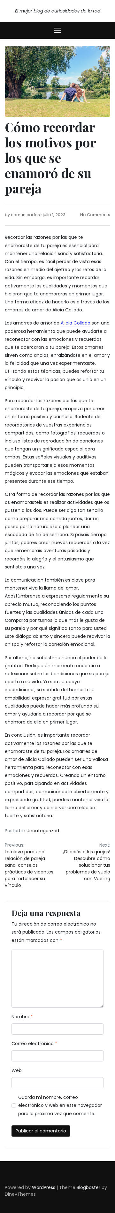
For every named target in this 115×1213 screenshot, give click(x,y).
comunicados (25, 214)
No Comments (95, 214)
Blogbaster (88, 1187)
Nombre (22, 1016)
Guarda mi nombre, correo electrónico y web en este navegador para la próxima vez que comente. (60, 1105)
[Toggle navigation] (57, 30)
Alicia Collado (75, 323)
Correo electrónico (34, 1043)
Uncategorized (43, 830)
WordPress (43, 1187)
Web (17, 1070)
